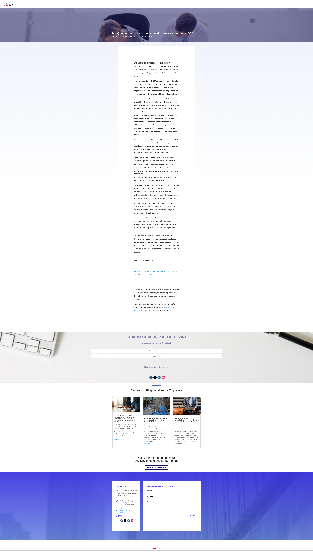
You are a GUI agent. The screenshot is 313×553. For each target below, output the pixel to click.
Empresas (143, 36)
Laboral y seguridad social (126, 428)
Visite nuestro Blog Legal (156, 467)
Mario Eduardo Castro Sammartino (124, 36)
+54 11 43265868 (125, 511)
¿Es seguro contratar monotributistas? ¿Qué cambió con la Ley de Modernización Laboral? (186, 420)
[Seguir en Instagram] (163, 377)
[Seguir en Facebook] (151, 377)
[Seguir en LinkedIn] (159, 377)
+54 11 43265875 (125, 513)
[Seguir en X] (155, 377)
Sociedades (150, 36)
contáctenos (153, 311)
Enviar (192, 515)
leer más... (117, 439)
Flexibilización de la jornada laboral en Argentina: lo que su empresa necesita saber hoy (155, 420)
